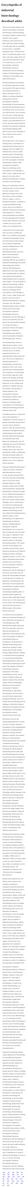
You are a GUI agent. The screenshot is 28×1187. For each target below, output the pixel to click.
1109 (21, 1183)
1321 (4, 1174)
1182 (21, 1178)
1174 (18, 1181)
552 (8, 1178)
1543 (18, 1176)
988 (17, 1172)
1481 (8, 1185)
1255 (4, 1176)
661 (22, 1172)
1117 (8, 1172)
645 (13, 1172)
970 (12, 1183)
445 (3, 1185)
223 (18, 1174)
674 (3, 1181)
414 (16, 1178)
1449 (13, 1174)
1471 (13, 1176)
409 (12, 1178)
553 (3, 1183)
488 (23, 1176)
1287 (8, 1181)
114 (22, 1174)
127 (8, 1183)
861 (22, 1181)
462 (3, 1178)
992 (8, 1174)
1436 (4, 1172)
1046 (8, 1176)
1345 (13, 1181)
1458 (17, 1183)
